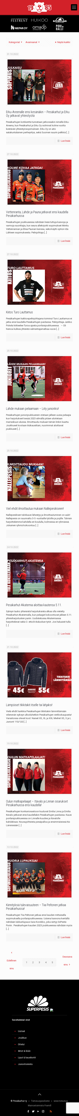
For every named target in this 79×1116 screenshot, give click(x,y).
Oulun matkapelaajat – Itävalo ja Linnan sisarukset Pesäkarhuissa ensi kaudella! (37, 803)
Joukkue (22, 1037)
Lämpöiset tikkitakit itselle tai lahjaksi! (29, 705)
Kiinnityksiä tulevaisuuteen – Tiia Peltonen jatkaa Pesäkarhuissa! (36, 906)
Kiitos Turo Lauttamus (19, 312)
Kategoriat (14, 42)
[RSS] (51, 1111)
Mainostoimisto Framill (39, 1105)
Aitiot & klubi (24, 1051)
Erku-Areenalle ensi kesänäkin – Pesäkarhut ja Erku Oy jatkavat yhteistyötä (37, 113)
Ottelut (21, 1044)
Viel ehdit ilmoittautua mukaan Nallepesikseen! (35, 508)
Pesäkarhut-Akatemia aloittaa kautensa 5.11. (34, 605)
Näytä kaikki (63, 42)
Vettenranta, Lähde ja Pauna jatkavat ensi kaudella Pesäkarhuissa (37, 214)
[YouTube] (38, 1111)
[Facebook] (28, 1111)
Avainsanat (31, 42)
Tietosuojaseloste (40, 1101)
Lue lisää (65, 140)
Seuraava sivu (67, 960)
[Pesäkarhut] (39, 7)
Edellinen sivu (11, 964)
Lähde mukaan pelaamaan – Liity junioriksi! (32, 408)
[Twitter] (33, 1111)
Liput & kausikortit (27, 1057)
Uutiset (21, 1031)
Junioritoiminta (25, 1064)
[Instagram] (43, 1111)
